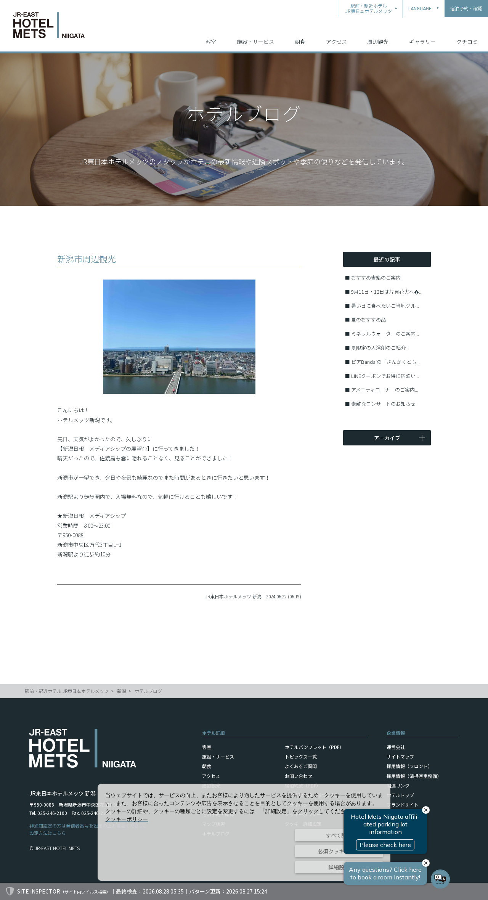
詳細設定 (339, 867)
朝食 (300, 41)
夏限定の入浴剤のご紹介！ (381, 347)
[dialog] (244, 832)
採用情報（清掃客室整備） (414, 776)
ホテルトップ (400, 795)
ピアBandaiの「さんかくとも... (385, 361)
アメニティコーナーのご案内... (384, 389)
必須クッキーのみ (339, 851)
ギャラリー (422, 41)
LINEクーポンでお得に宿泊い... (385, 375)
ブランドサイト (403, 804)
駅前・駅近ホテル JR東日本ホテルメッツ (67, 691)
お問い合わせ (298, 776)
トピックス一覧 (301, 756)
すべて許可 (339, 835)
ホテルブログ (148, 691)
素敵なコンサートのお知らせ (383, 403)
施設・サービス (255, 41)
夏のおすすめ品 (368, 319)
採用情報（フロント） (409, 766)
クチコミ (467, 41)
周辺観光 (377, 41)
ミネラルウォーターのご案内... (385, 333)
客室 (210, 41)
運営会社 (396, 747)
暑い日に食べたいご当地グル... (385, 305)
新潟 (121, 691)
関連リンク (398, 785)
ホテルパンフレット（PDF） (314, 747)
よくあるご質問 (301, 766)
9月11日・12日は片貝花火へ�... (386, 291)
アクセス (336, 41)
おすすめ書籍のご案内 (376, 277)
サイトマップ (400, 756)
